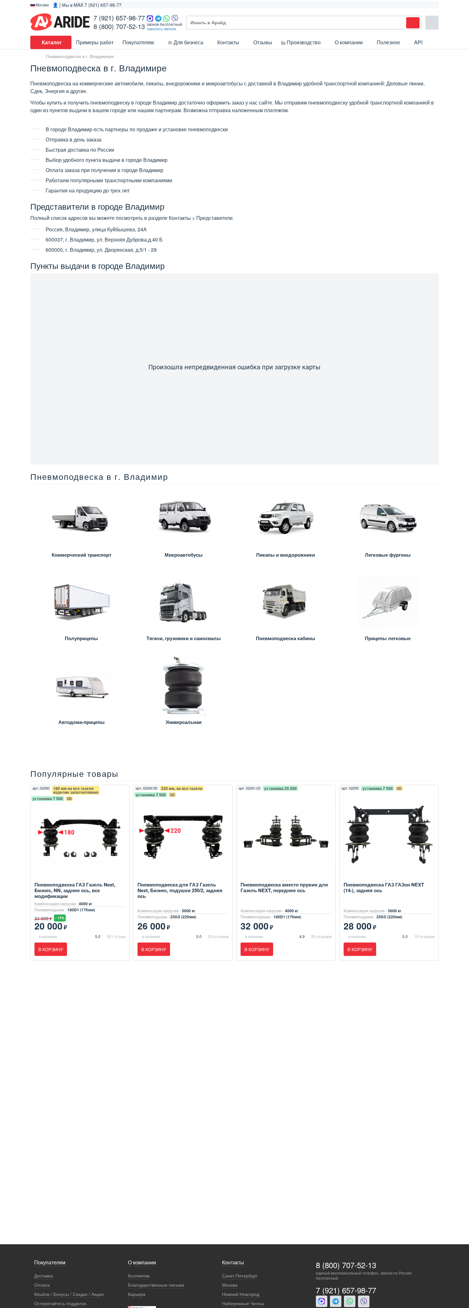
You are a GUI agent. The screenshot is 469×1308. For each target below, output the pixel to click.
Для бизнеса (188, 42)
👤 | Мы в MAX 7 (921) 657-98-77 (87, 5)
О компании (349, 42)
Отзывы (262, 42)
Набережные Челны (243, 1303)
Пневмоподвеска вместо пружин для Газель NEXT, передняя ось (284, 887)
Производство (304, 42)
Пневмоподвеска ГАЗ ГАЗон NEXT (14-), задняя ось (384, 887)
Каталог (52, 42)
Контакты (228, 42)
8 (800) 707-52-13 (119, 26)
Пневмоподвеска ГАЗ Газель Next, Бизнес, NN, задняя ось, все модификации (74, 890)
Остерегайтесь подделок (60, 1303)
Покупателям (138, 42)
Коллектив (138, 1276)
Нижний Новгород (240, 1294)
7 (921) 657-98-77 (119, 17)
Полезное (388, 42)
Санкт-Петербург (239, 1276)
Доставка (43, 1276)
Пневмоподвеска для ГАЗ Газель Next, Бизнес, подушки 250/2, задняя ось (180, 890)
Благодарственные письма (156, 1285)
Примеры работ (95, 42)
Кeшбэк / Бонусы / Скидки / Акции (69, 1294)
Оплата (42, 1285)
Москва (229, 1285)
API (418, 42)
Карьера (136, 1294)
